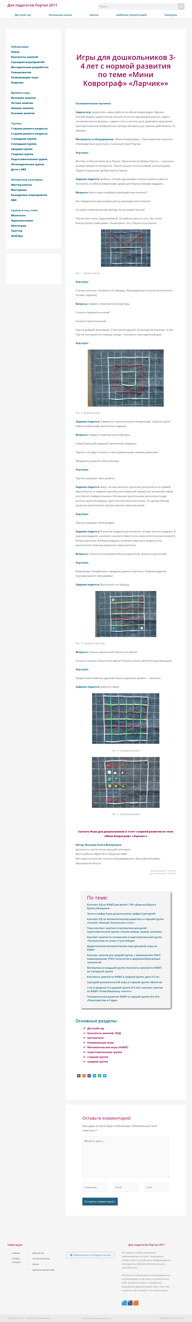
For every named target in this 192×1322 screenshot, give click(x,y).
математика (95, 1037)
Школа (94, 15)
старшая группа (97, 1057)
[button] (79, 1076)
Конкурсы (171, 15)
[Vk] (130, 1303)
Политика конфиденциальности (96, 1318)
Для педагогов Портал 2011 (32, 5)
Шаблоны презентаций (131, 15)
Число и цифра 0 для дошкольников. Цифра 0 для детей (121, 913)
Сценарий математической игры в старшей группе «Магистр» (125, 982)
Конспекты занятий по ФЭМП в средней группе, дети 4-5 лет (123, 976)
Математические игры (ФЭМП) (107, 1047)
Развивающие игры (100, 1042)
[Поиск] (181, 6)
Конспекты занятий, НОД (104, 1033)
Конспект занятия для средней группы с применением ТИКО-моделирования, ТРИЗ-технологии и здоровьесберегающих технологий (124, 958)
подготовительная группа (104, 1052)
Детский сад (23, 15)
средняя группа (97, 1061)
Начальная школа (60, 15)
